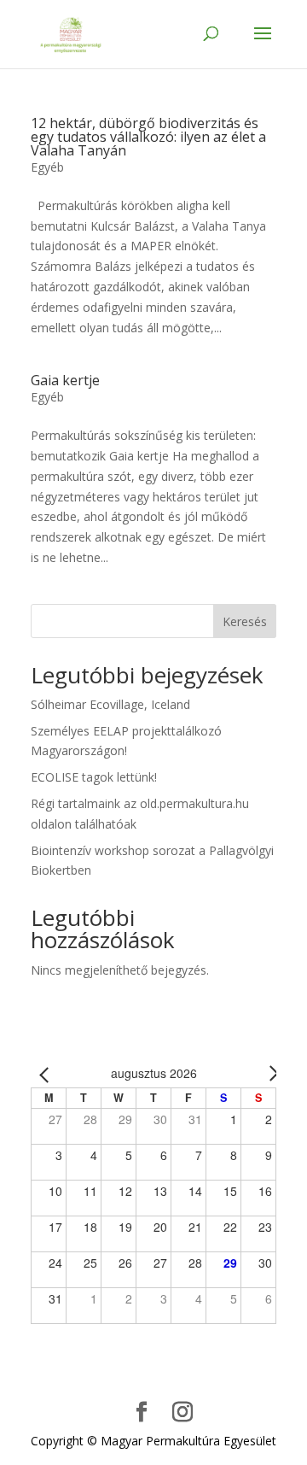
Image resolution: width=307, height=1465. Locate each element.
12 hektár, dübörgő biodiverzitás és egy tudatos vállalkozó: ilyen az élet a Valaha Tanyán (148, 137)
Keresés (245, 621)
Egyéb (47, 167)
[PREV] (47, 1074)
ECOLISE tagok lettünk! (94, 777)
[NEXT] (260, 1074)
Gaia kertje (65, 380)
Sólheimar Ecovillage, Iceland (110, 704)
